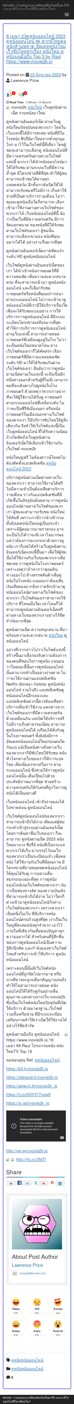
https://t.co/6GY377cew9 (28, 1094)
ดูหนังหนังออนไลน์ (27, 1360)
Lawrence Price (27, 1264)
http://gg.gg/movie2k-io (27, 1150)
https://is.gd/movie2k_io (27, 1103)
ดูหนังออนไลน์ (47, 1060)
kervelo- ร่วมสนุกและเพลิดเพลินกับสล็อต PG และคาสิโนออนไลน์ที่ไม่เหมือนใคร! (36, 6)
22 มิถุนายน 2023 (45, 74)
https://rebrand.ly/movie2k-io (32, 1077)
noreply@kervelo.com (33, 1273)
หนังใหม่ (35, 107)
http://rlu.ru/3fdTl (31, 1159)
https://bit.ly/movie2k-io (27, 1068)
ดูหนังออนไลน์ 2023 (31, 465)
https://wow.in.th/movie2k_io (31, 1085)
